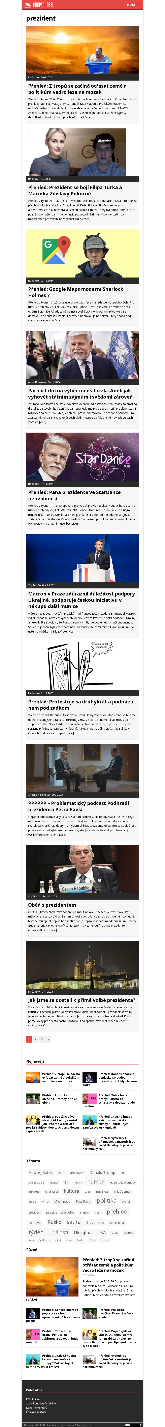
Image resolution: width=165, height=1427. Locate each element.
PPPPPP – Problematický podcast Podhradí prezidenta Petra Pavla (78, 806)
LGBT (87, 1191)
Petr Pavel (83, 1201)
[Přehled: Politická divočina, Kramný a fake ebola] (33, 1102)
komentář (34, 1191)
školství (105, 1240)
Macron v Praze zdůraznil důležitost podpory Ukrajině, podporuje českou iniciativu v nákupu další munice (81, 599)
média (32, 1201)
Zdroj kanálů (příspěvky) (41, 1403)
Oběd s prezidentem (52, 904)
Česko (80, 1240)
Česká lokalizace (36, 1412)
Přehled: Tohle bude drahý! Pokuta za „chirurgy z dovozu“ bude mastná (108, 1100)
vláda (115, 1233)
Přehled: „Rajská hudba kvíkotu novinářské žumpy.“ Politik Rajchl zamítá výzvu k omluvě (107, 1122)
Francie (78, 1182)
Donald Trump (102, 1172)
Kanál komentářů (36, 1407)
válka (31, 1240)
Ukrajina (83, 1232)
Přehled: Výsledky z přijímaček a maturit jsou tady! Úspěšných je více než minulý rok (108, 1143)
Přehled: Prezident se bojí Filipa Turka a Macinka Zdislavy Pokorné (75, 190)
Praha (126, 1201)
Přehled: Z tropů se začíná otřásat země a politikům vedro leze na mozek (77, 88)
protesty (84, 1212)
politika (107, 1200)
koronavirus (51, 1191)
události (58, 1232)
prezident (34, 1212)
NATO (45, 1201)
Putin (98, 1212)
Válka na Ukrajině (50, 1240)
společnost (116, 1223)
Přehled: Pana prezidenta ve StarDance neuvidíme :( (74, 495)
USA (101, 1232)
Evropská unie (36, 1182)
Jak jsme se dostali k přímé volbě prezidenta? (81, 1000)
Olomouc (62, 1201)
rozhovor (35, 1222)
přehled (117, 1211)
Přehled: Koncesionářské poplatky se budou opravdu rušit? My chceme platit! (109, 1079)
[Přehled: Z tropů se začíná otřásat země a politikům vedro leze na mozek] (33, 1080)
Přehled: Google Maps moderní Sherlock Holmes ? (75, 292)
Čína (92, 1240)
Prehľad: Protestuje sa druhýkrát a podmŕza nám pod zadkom (80, 704)
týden (36, 1232)
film (66, 1182)
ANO (61, 1173)
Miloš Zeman (122, 1191)
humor (95, 1181)
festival (54, 1182)
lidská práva (102, 1191)
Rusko (54, 1222)
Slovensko (95, 1222)
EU (122, 1173)
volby (128, 1233)
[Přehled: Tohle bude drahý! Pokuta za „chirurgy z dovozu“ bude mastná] (89, 1102)
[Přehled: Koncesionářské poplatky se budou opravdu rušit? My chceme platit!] (89, 1080)
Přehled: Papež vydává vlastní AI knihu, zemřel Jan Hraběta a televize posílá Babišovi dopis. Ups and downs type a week (53, 1124)
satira (74, 1221)
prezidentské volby (60, 1212)
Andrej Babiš (41, 1172)
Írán (68, 1240)
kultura (71, 1191)
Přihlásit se (33, 1399)
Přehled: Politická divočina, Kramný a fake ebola (59, 1098)
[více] (88, 117)
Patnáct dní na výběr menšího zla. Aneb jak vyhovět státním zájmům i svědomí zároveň (80, 393)
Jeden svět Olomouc (122, 1182)
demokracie (77, 1172)
